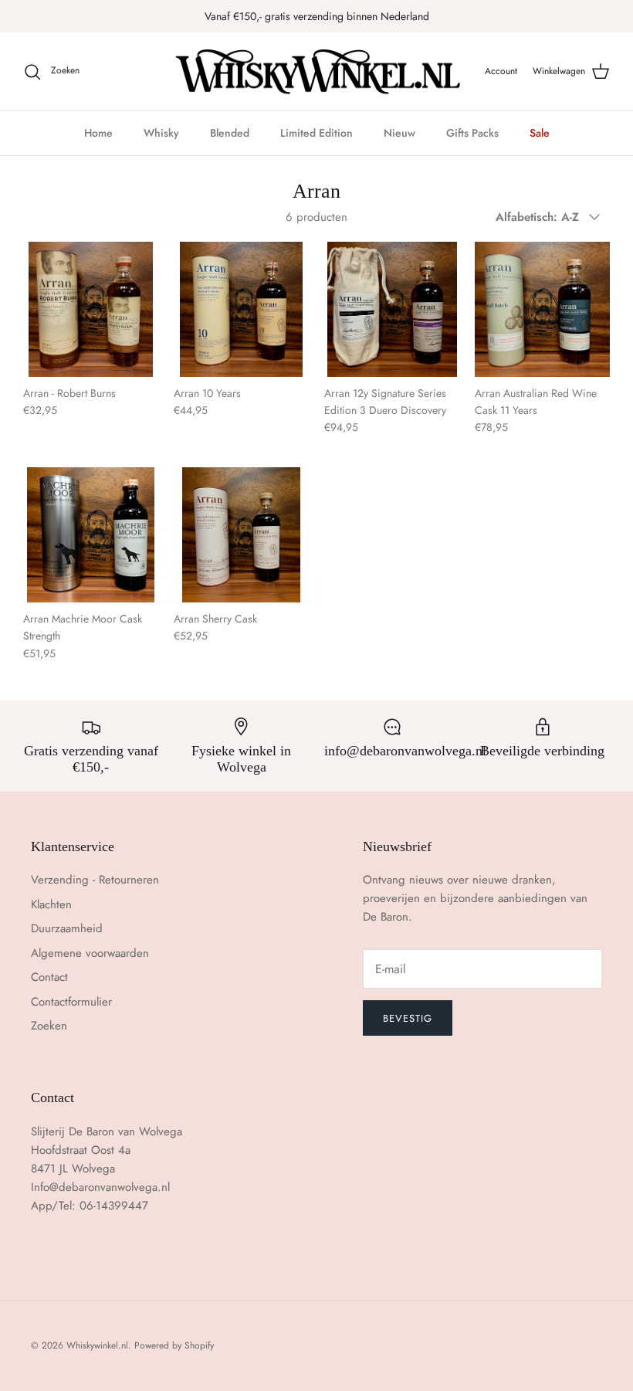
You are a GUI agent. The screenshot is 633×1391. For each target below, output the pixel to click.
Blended (229, 133)
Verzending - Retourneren (95, 879)
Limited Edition (316, 133)
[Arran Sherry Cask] (241, 534)
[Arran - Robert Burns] (90, 309)
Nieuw (399, 133)
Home (98, 133)
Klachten (51, 904)
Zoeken (49, 1025)
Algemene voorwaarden (90, 953)
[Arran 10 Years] (241, 309)
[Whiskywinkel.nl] (317, 72)
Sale (540, 133)
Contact (49, 977)
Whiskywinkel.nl (97, 1345)
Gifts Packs (472, 133)
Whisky (161, 133)
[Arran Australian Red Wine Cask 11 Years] (542, 309)
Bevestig (407, 1018)
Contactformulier (71, 1001)
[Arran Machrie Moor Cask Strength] (90, 534)
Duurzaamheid (67, 928)
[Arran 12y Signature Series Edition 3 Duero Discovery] (391, 309)
